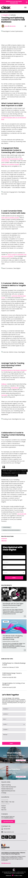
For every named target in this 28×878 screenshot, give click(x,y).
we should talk (21, 514)
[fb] (14, 838)
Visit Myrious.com (6, 863)
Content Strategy (6, 527)
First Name (6, 557)
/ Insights (5, 15)
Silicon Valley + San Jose (7, 802)
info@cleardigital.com (8, 832)
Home (2, 11)
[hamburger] (25, 7)
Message (5, 734)
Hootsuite (4, 395)
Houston (3, 806)
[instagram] (10, 838)
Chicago (3, 808)
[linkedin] (3, 838)
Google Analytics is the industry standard (13, 370)
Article (6, 26)
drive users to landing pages (10, 217)
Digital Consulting (6, 785)
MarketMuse (15, 388)
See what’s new (14, 3)
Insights (6, 11)
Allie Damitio (13, 26)
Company (5, 729)
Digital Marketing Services (8, 791)
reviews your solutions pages (10, 164)
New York (3, 810)
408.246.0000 (7, 829)
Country (6, 572)
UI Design (3, 793)
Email (5, 567)
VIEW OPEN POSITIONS (8, 821)
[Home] (7, 7)
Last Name (6, 562)
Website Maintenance (7, 789)
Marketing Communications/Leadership (11, 530)
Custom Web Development (8, 787)
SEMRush (4, 384)
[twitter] (6, 838)
